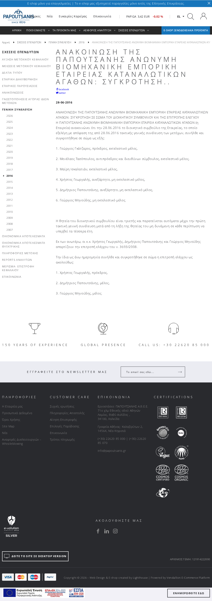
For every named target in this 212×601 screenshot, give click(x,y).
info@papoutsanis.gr (112, 451)
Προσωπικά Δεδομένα (17, 413)
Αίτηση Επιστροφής (63, 420)
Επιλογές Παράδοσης (65, 426)
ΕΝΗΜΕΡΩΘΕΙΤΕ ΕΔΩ (188, 593)
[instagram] (115, 531)
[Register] (180, 372)
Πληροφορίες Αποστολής (67, 413)
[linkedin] (106, 531)
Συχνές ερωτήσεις (62, 406)
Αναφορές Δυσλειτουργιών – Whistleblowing (21, 442)
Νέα (4, 433)
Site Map (8, 426)
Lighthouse (140, 577)
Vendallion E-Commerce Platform (188, 577)
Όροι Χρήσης (11, 420)
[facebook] (98, 531)
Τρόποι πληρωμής (62, 439)
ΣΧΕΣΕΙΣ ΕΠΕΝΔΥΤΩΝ (20, 52)
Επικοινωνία (58, 433)
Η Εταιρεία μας (12, 406)
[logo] (18, 16)
